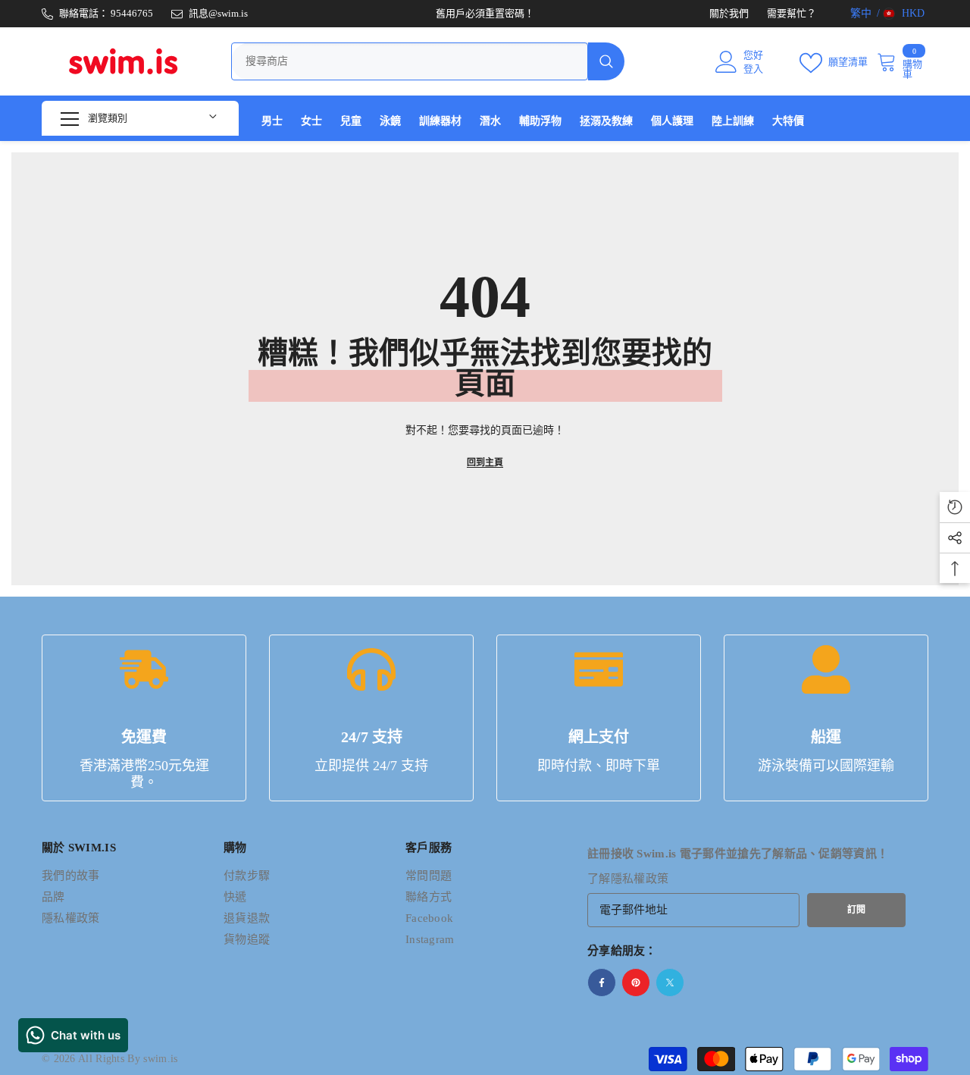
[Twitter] (670, 982)
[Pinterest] (635, 982)
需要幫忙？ (791, 13)
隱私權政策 (640, 879)
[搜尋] (427, 61)
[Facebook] (601, 982)
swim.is (160, 1058)
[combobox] (409, 61)
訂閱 (856, 909)
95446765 (132, 13)
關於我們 (729, 13)
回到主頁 (485, 462)
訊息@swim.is (218, 13)
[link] (144, 718)
